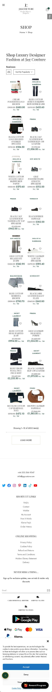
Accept (26, 666)
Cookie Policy (16, 688)
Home (22, 32)
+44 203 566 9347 (26, 472)
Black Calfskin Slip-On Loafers (36, 369)
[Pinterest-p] (19, 485)
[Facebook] (9, 485)
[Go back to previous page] (5, 675)
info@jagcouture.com (26, 476)
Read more (10, 67)
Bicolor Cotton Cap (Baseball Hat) (16, 408)
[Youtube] (35, 485)
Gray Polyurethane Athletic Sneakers (36, 180)
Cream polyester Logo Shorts (16, 101)
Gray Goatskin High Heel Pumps (35, 333)
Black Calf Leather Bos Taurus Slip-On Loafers (36, 140)
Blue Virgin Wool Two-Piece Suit (16, 370)
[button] (47, 641)
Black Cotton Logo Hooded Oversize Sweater (16, 140)
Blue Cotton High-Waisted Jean (16, 333)
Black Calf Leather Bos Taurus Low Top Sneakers (16, 220)
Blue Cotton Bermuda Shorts (16, 296)
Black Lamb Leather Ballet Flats (36, 296)
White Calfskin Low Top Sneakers (36, 258)
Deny (26, 674)
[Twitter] (4, 485)
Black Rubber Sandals (36, 217)
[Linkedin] (25, 485)
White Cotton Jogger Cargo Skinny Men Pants (16, 180)
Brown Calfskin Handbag (36, 407)
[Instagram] (14, 485)
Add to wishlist (20, 92)
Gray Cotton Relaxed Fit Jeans (16, 258)
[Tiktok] (30, 485)
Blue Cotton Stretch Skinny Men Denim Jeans (36, 101)
